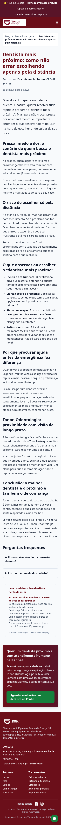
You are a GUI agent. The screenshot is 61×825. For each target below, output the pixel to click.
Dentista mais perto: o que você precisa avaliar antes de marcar (30, 605)
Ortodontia (34, 784)
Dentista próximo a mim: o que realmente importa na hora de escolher (30, 612)
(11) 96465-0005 (34, 763)
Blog (7, 36)
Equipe (6, 784)
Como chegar (10, 788)
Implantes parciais (38, 788)
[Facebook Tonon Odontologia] (36, 804)
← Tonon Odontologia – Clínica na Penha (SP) (29, 632)
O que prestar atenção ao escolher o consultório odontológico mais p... (28, 625)
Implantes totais (37, 792)
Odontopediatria (37, 777)
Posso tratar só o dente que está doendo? (27, 559)
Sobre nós (8, 792)
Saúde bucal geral (24, 36)
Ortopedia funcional (39, 780)
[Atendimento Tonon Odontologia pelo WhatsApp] (54, 818)
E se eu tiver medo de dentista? (28, 573)
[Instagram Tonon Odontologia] (42, 804)
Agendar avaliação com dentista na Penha (25, 697)
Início (6, 777)
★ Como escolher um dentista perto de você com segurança (29, 599)
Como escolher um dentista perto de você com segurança (28, 618)
